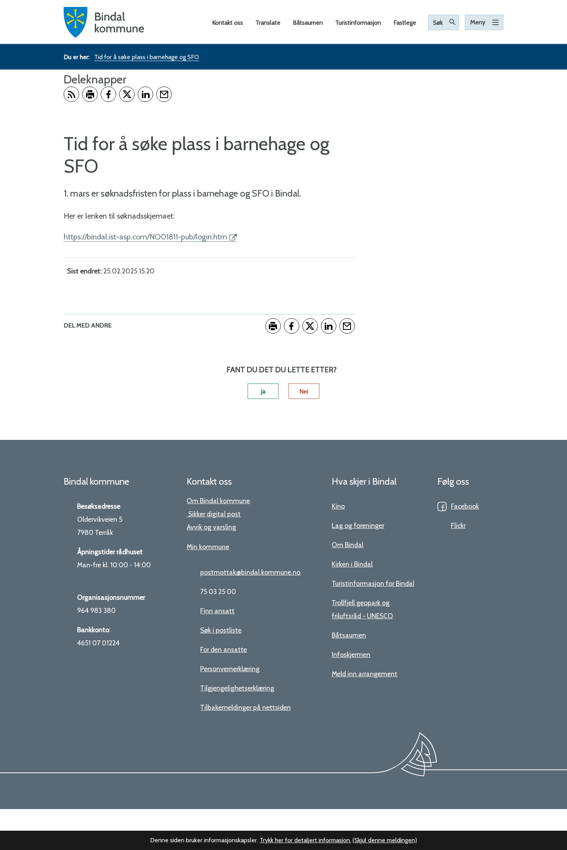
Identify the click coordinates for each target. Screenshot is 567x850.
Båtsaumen (349, 635)
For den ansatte (223, 649)
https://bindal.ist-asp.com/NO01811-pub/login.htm (145, 236)
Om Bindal (347, 545)
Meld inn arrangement (364, 674)
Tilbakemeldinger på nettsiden (245, 707)
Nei (303, 391)
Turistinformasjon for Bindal (373, 583)
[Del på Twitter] (127, 94)
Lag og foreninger (358, 525)
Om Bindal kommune (218, 501)
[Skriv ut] (90, 94)
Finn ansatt (217, 611)
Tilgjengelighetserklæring (237, 688)
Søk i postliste (220, 630)
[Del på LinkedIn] (145, 94)
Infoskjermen (351, 654)
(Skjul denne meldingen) (385, 840)
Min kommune (208, 547)
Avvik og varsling (211, 527)
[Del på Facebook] (108, 94)
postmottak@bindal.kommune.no (250, 572)
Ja (263, 391)
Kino (338, 506)
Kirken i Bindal (352, 564)
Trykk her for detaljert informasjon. (305, 840)
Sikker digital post (214, 514)
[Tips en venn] (164, 94)
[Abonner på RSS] (71, 94)
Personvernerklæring (230, 669)
